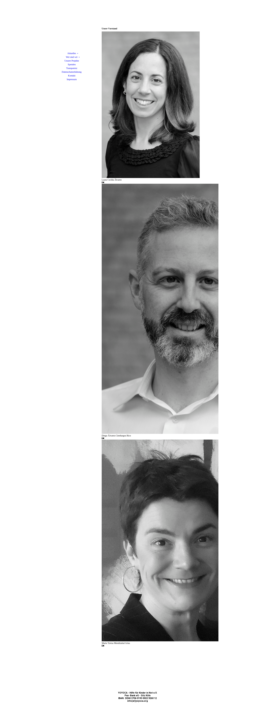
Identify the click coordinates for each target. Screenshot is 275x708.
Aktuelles (71, 53)
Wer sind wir (71, 57)
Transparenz (71, 68)
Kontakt (71, 75)
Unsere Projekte (71, 61)
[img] (72, 29)
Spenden (72, 64)
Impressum (72, 79)
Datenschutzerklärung (71, 72)
